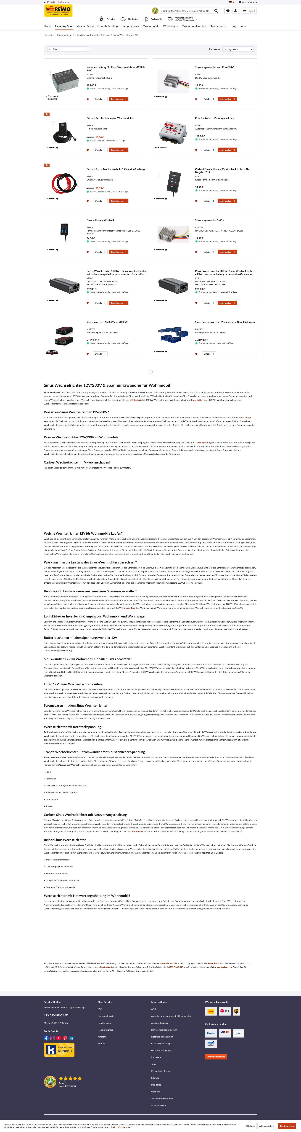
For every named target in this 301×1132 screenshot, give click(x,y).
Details (98, 99)
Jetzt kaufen (117, 99)
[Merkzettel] (227, 11)
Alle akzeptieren (267, 1126)
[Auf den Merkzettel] (88, 99)
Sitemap (155, 1077)
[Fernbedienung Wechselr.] (64, 235)
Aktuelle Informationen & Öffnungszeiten (171, 1016)
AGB (153, 1009)
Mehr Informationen (121, 1127)
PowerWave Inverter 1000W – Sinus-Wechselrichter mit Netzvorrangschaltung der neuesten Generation (116, 272)
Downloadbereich (106, 1016)
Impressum (156, 1057)
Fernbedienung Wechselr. (101, 219)
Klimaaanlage (128, 607)
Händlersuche (104, 1022)
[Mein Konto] (236, 11)
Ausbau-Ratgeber (159, 1022)
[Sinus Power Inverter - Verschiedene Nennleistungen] (173, 336)
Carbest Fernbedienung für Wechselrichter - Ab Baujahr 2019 (222, 170)
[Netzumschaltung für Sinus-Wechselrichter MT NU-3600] (64, 82)
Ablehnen (250, 1126)
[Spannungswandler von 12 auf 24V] (173, 82)
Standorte (156, 1084)
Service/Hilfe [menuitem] (248, 2)
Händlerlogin (63, 2)
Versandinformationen (162, 1098)
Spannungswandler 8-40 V (209, 219)
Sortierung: (214, 49)
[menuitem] (189, 11)
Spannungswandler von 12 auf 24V (214, 67)
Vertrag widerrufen (216, 1056)
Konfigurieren (287, 1126)
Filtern (55, 49)
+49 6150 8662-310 (57, 1015)
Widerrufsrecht (158, 1105)
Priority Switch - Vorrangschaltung (214, 117)
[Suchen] (216, 11)
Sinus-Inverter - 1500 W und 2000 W (107, 321)
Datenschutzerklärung (162, 1036)
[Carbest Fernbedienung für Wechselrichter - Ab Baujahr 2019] (173, 184)
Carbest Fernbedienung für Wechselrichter (111, 117)
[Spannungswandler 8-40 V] (173, 235)
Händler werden (106, 1029)
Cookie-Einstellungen (161, 1043)
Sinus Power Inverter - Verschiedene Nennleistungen (225, 321)
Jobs (153, 1064)
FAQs (100, 1009)
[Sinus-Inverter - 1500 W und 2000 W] (64, 336)
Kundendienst (106, 967)
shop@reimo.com (224, 967)
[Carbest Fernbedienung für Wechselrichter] (64, 133)
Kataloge (102, 1036)
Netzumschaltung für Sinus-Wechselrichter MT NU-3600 (116, 69)
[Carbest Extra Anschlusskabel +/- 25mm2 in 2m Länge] (64, 184)
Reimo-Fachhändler (168, 963)
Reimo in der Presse (161, 1071)
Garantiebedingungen (161, 1050)
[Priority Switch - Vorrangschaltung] (173, 133)
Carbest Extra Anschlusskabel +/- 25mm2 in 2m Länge (116, 168)
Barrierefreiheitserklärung (164, 1029)
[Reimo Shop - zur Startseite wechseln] (70, 9)
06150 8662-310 (175, 967)
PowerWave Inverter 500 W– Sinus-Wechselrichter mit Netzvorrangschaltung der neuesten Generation (224, 272)
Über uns (155, 1091)
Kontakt (51, 2)
